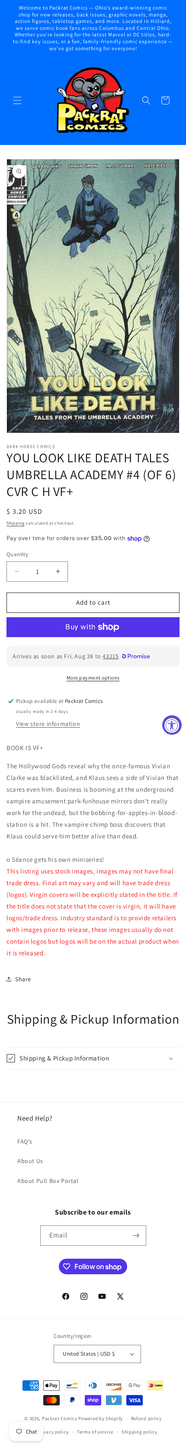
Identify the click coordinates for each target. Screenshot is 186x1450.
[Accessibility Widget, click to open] (172, 725)
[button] (17, 100)
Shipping (15, 523)
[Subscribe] (136, 1235)
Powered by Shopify (100, 1418)
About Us (30, 1161)
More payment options (93, 677)
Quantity (17, 554)
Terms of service (95, 1432)
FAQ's (24, 1141)
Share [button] (23, 979)
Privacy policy (53, 1432)
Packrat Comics (59, 1418)
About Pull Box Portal (48, 1181)
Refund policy (146, 1418)
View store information (48, 724)
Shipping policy (139, 1432)
